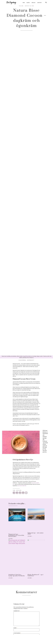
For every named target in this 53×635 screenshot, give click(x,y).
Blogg (28, 2)
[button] (14, 493)
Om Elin (33, 2)
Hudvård (22, 360)
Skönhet (30, 360)
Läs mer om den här (22, 485)
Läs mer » (10, 538)
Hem (24, 2)
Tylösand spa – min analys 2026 (36, 533)
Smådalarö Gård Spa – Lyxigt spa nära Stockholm (16, 575)
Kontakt (39, 2)
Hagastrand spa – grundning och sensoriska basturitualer (16, 535)
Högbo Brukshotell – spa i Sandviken (35, 575)
